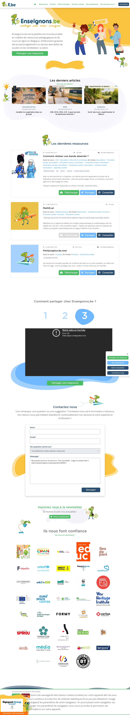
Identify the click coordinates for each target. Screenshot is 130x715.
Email (33, 437)
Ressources (43, 4)
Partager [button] (89, 193)
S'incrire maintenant (61, 517)
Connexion (124, 4)
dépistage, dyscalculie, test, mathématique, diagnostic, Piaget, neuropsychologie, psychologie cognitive (76, 218)
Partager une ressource (30, 53)
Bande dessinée (49, 171)
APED (65, 107)
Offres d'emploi (64, 4)
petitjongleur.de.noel (50, 258)
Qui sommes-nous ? (107, 4)
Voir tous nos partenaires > (65, 535)
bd (57, 171)
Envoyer (91, 490)
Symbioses (101, 107)
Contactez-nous (118, 373)
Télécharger (71, 193)
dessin (63, 171)
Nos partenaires (92, 4)
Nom (32, 428)
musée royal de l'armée (81, 171)
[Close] (127, 354)
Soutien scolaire (78, 4)
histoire (69, 171)
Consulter (107, 193)
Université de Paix (28, 107)
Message (34, 456)
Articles (53, 4)
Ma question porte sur (41, 447)
